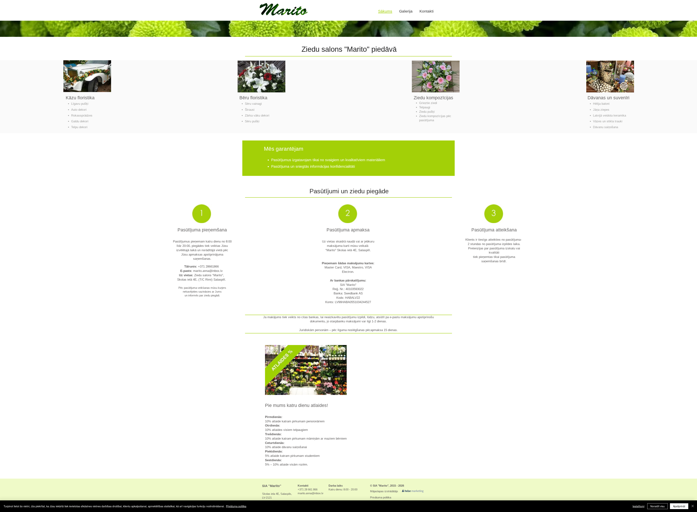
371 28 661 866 (308, 489)
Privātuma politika (380, 497)
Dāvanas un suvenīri (608, 97)
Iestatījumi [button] (638, 506)
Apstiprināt (679, 506)
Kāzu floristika (80, 97)
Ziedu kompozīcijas (433, 97)
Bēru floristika (253, 97)
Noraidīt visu (657, 506)
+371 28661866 (208, 266)
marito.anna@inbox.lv (208, 271)
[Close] (692, 506)
